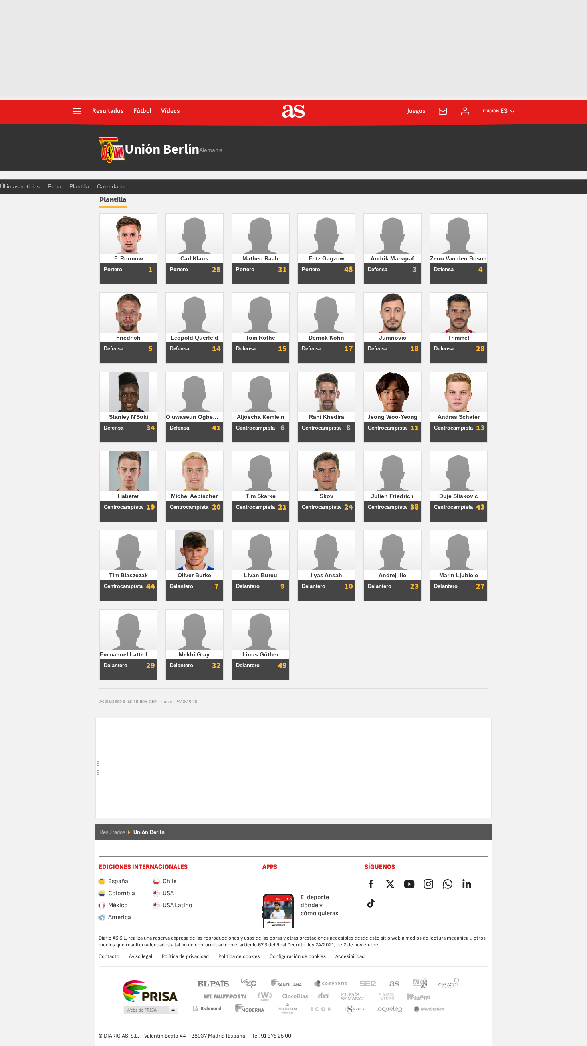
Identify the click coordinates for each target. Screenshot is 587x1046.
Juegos (416, 111)
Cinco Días (292, 997)
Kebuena (414, 997)
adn (420, 983)
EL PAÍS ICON (287, 1009)
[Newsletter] (443, 111)
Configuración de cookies (298, 956)
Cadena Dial (322, 997)
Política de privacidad (185, 956)
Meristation (389, 1009)
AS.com (394, 983)
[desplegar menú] (77, 111)
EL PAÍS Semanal (351, 997)
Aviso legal (140, 956)
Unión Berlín (162, 150)
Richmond (446, 997)
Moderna (206, 1008)
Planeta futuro (379, 997)
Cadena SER (368, 983)
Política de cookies (239, 956)
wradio (267, 997)
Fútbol (142, 111)
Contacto (109, 956)
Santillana (286, 983)
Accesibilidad (350, 956)
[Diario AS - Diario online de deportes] (293, 111)
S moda (321, 1009)
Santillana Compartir (330, 983)
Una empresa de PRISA (150, 991)
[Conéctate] (465, 111)
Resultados (108, 111)
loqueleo (355, 1009)
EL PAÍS (213, 983)
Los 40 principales (248, 983)
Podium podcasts (249, 1009)
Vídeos (170, 111)
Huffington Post (224, 997)
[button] (150, 1010)
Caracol (449, 983)
